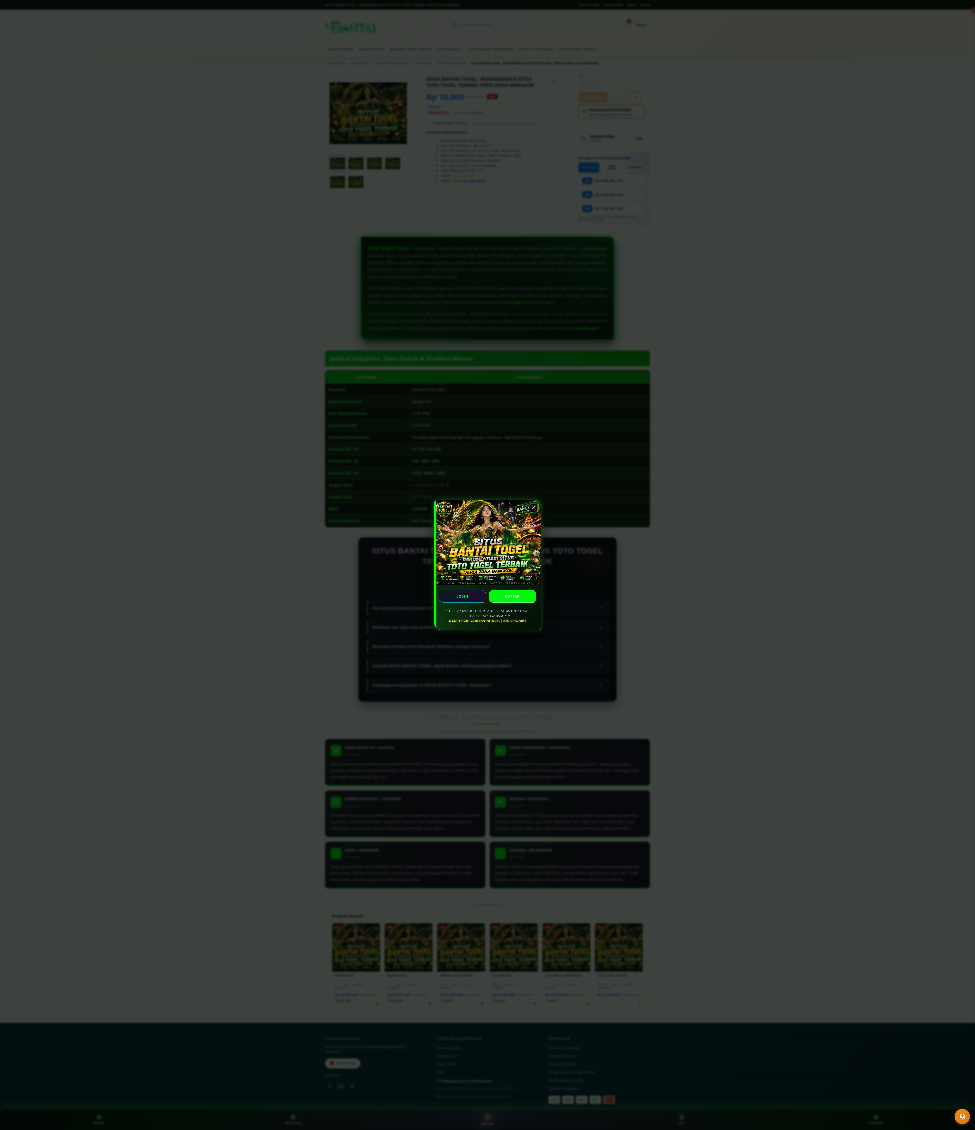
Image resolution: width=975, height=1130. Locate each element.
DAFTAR (512, 596)
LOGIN (463, 596)
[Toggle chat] (962, 1116)
